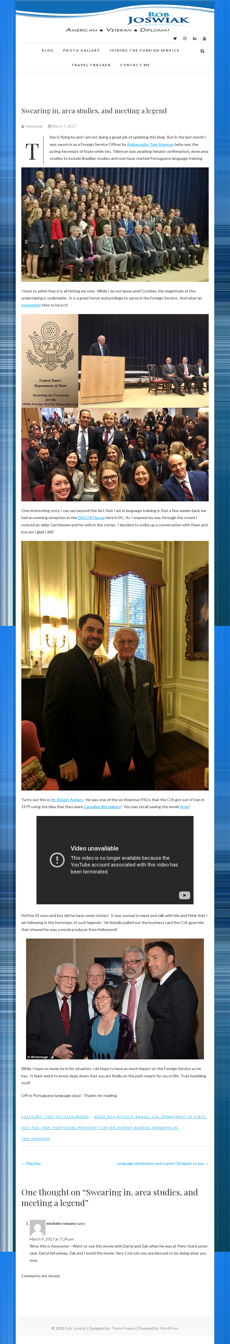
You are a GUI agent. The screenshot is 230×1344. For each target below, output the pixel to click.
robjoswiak (34, 126)
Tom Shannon (35, 1138)
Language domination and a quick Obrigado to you (163, 1163)
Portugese (64, 1127)
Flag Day (31, 1163)
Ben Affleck (121, 1117)
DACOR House (91, 517)
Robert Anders (134, 1127)
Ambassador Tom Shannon (150, 144)
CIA (155, 1117)
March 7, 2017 (63, 126)
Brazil (143, 1117)
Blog (48, 50)
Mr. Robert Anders (67, 799)
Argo (184, 806)
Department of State (183, 1117)
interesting (31, 305)
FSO (50, 1117)
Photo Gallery (81, 50)
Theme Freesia (123, 1328)
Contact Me (135, 65)
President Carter (97, 1127)
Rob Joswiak (75, 1328)
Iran (46, 1127)
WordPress (169, 1328)
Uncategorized (72, 1117)
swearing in (165, 1127)
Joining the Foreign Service (144, 50)
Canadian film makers (102, 806)
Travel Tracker (91, 65)
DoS (25, 1127)
